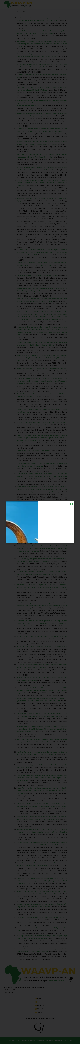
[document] (40, 522)
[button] (71, 504)
